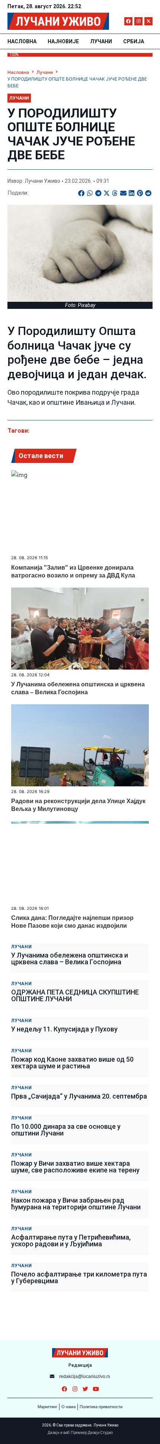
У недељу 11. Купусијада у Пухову (64, 1029)
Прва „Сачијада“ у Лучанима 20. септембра (79, 1096)
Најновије (63, 41)
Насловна (21, 41)
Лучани (101, 41)
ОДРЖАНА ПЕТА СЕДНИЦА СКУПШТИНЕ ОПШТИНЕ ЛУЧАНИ (75, 995)
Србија (133, 41)
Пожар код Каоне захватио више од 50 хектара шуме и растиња (72, 1062)
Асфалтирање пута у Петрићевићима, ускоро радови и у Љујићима (71, 1240)
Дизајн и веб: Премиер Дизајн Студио (80, 1433)
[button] (81, 193)
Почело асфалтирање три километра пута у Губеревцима (79, 1277)
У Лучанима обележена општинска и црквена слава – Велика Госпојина (69, 958)
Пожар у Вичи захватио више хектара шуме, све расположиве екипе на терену (75, 1166)
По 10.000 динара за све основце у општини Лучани (66, 1129)
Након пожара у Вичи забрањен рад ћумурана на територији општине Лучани (76, 1203)
